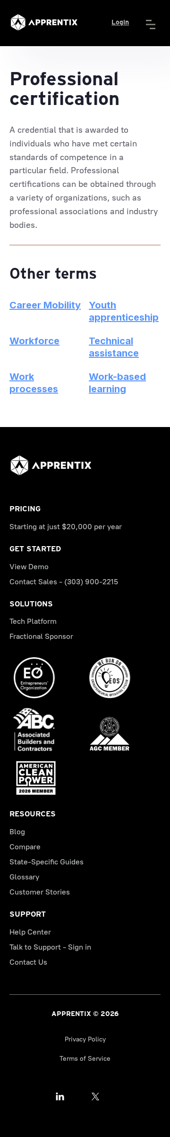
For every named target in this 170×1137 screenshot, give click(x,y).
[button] (154, 22)
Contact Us (28, 962)
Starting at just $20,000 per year (65, 526)
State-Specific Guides (46, 861)
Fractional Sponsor (41, 636)
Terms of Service (85, 1059)
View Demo (29, 566)
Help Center (30, 931)
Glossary (24, 876)
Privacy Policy (85, 1039)
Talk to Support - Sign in (50, 947)
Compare (25, 846)
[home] (44, 22)
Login (120, 22)
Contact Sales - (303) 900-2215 (63, 581)
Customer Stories (39, 891)
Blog (17, 831)
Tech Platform (33, 621)
